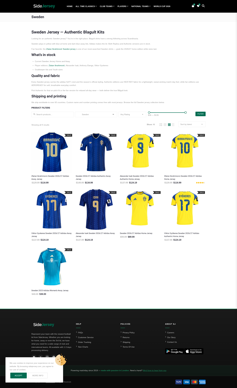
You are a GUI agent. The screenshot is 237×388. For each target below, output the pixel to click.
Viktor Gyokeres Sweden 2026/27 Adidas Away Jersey (51, 235)
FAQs (80, 332)
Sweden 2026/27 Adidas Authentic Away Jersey (93, 178)
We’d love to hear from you (154, 370)
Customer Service (86, 337)
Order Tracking (84, 342)
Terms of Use (129, 347)
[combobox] (96, 114)
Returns (126, 337)
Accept (18, 375)
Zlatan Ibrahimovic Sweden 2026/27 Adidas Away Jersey (50, 178)
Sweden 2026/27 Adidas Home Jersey (136, 233)
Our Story (171, 337)
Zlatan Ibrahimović (57, 65)
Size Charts (83, 347)
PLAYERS (122, 6)
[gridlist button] (161, 124)
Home (70, 6)
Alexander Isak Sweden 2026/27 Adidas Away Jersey (95, 235)
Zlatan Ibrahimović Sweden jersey (61, 49)
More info (40, 375)
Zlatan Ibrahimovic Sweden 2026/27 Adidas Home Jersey (183, 178)
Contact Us (172, 342)
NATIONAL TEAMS (140, 6)
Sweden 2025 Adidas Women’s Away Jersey (49, 290)
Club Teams (106, 6)
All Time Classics (85, 6)
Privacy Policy (129, 332)
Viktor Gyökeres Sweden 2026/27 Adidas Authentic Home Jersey (181, 235)
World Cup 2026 (162, 6)
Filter (201, 114)
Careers (170, 332)
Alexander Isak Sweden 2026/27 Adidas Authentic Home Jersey (137, 178)
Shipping (126, 342)
